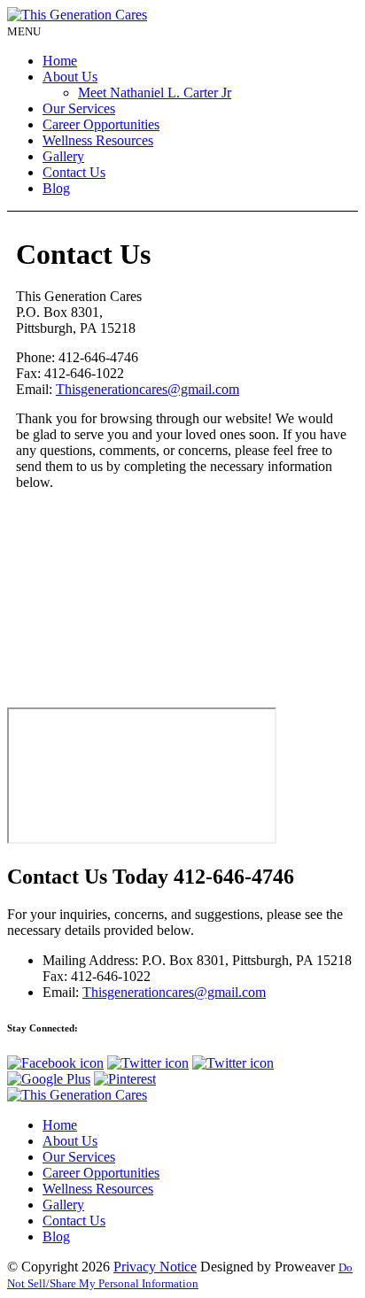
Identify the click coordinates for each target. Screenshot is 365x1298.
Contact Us (74, 172)
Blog (56, 188)
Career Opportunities (101, 124)
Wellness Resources (98, 140)
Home (60, 60)
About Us (70, 76)
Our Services (79, 108)
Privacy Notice (155, 1266)
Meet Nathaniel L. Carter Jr (154, 92)
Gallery (63, 156)
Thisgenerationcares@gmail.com (147, 389)
